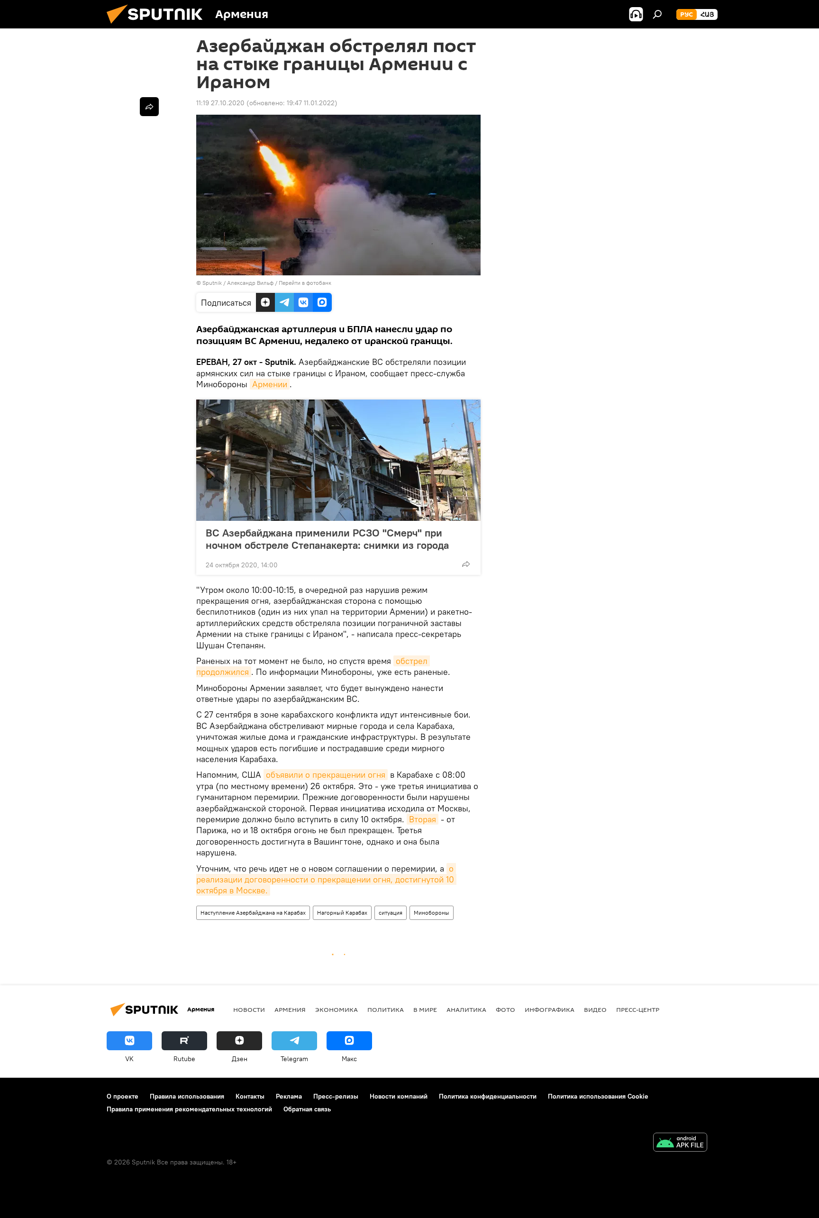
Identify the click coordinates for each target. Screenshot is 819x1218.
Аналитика (466, 1009)
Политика (385, 1009)
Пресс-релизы (335, 1096)
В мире (425, 1009)
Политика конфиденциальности (488, 1096)
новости (249, 1009)
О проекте (122, 1096)
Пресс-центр (637, 1009)
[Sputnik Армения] (158, 26)
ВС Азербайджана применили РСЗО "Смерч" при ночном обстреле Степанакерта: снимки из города (327, 539)
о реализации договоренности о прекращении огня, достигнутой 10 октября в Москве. (326, 879)
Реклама (289, 1096)
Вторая (422, 819)
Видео (595, 1009)
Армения (290, 1009)
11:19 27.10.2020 (220, 103)
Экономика (336, 1009)
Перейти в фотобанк (305, 282)
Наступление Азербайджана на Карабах (253, 912)
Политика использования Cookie (598, 1096)
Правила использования (187, 1096)
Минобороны (431, 912)
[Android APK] (680, 1143)
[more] (465, 563)
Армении (269, 384)
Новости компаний (399, 1096)
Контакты (250, 1096)
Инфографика (549, 1009)
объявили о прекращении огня (325, 774)
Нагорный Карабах (342, 912)
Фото (505, 1009)
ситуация (390, 912)
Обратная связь (307, 1109)
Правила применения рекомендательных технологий (189, 1109)
